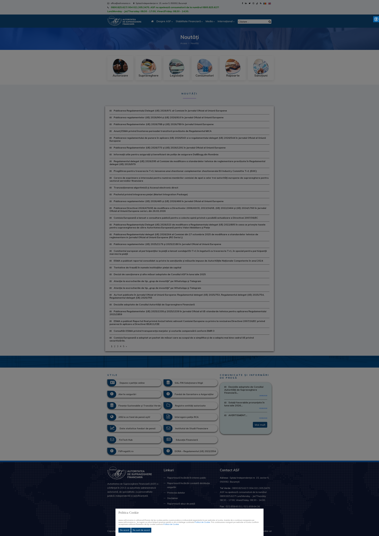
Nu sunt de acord (141, 530)
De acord (124, 530)
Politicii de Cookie (202, 522)
